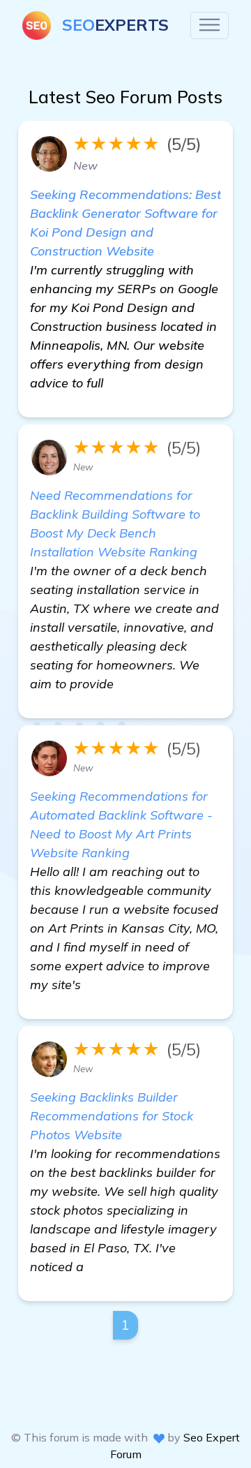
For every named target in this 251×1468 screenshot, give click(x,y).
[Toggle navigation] (209, 25)
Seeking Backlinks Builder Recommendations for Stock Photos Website (111, 1116)
